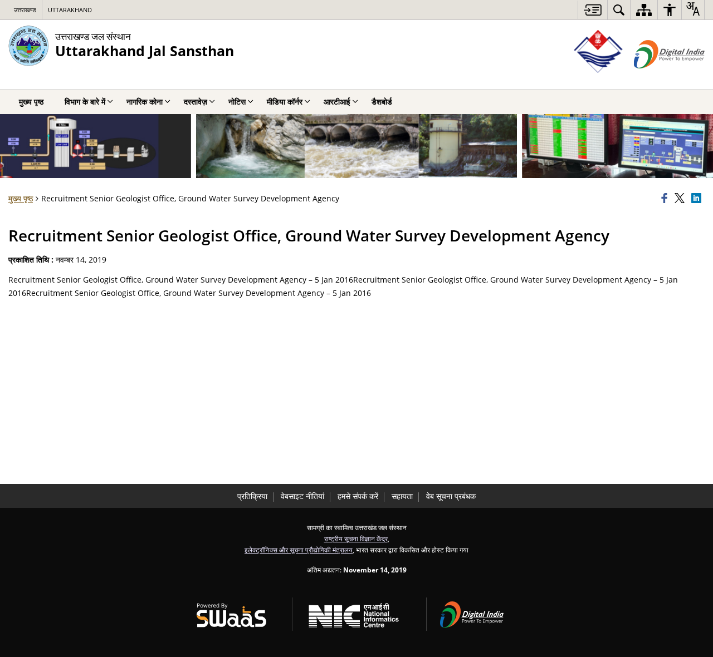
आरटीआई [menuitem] (337, 101)
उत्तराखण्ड (25, 10)
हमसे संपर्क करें (358, 496)
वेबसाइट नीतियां (302, 496)
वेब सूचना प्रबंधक (451, 496)
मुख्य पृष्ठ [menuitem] (31, 101)
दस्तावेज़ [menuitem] (195, 101)
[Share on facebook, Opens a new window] (666, 198)
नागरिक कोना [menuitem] (144, 101)
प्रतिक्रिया (252, 496)
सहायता (402, 496)
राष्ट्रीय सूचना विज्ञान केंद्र (356, 538)
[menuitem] (619, 9)
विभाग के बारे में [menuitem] (85, 101)
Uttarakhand (70, 10)
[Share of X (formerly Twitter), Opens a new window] (681, 198)
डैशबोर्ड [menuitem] (382, 101)
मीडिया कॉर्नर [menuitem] (284, 101)
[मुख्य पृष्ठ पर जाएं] (592, 10)
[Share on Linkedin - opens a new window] (698, 198)
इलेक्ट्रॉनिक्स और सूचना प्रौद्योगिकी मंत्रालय (299, 549)
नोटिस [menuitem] (237, 101)
